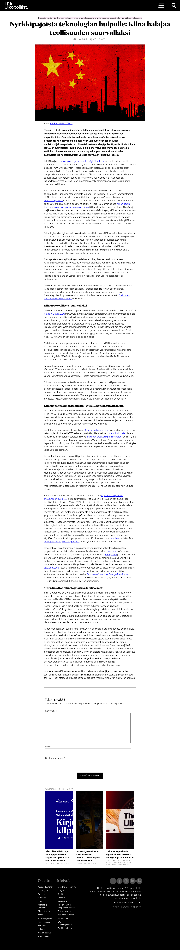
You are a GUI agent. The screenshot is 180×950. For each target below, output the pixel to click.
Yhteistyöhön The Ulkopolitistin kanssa (66, 906)
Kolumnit (42, 929)
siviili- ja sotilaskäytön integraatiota (61, 542)
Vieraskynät (62, 901)
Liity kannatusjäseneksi (65, 923)
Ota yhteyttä (63, 891)
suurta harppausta (53, 201)
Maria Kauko (81, 39)
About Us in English (66, 915)
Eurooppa (42, 898)
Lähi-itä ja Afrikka (45, 891)
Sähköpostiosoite (55, 758)
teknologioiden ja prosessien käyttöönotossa (82, 161)
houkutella (111, 551)
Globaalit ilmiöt (44, 911)
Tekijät (60, 894)
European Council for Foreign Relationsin (108, 574)
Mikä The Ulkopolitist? (67, 887)
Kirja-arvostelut (44, 933)
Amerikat (42, 894)
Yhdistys (61, 898)
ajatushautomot (52, 568)
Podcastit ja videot (46, 918)
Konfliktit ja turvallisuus (43, 906)
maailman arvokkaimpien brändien (103, 437)
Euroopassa (111, 555)
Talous (40, 915)
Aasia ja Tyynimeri (45, 887)
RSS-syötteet (63, 918)
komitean (115, 538)
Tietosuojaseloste (65, 911)
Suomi (40, 901)
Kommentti (51, 711)
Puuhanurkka (43, 937)
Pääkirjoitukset (44, 922)
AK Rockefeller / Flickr (61, 123)
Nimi (48, 747)
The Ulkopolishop (65, 928)
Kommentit (43, 926)
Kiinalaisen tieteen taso (96, 430)
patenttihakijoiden (117, 433)
